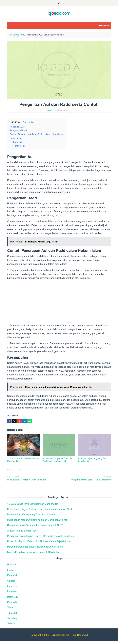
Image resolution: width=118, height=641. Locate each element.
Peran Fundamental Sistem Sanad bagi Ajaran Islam (35, 546)
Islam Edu (12, 596)
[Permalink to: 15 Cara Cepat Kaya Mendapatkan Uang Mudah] (23, 445)
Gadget (11, 580)
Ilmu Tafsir (12, 586)
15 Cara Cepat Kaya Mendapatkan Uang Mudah (23, 459)
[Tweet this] (14, 421)
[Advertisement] (59, 302)
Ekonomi (12, 570)
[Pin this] (19, 421)
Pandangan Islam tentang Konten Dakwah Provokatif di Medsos (41, 536)
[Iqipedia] (59, 12)
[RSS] (59, 3)
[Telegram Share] (24, 421)
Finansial (12, 575)
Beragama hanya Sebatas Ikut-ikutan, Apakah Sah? (35, 525)
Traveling (12, 618)
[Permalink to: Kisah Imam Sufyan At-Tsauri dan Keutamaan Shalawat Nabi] (59, 445)
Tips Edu (12, 612)
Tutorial (11, 623)
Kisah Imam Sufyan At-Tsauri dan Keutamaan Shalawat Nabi (58, 459)
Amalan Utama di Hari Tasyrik (23, 530)
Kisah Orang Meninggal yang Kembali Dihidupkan (33, 552)
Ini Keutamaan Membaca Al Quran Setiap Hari (26, 478)
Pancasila (12, 602)
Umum (18, 469)
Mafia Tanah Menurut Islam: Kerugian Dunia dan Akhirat (37, 519)
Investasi (12, 591)
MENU (106, 25)
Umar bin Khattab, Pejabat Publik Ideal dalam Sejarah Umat (39, 541)
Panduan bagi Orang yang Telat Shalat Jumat (92, 459)
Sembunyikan (29, 122)
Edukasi (11, 564)
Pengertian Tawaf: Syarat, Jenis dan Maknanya (91, 478)
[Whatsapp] (29, 421)
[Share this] (9, 421)
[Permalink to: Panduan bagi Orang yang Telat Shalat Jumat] (94, 445)
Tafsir (10, 607)
